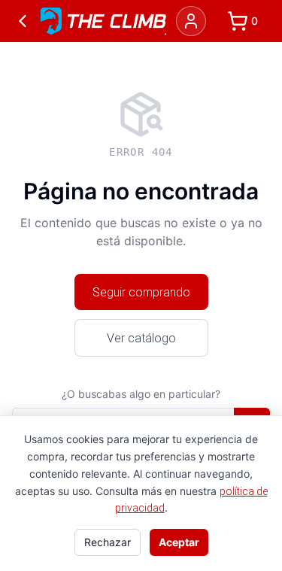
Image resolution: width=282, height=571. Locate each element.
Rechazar (107, 542)
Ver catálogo (141, 337)
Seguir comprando (141, 291)
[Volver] (22, 21)
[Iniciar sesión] (191, 21)
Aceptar (179, 542)
